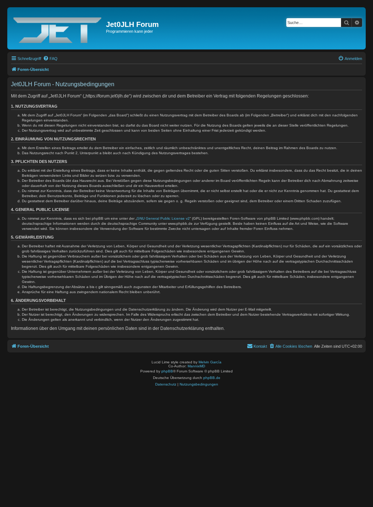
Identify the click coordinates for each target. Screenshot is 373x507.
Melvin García (210, 362)
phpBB (167, 371)
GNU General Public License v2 (163, 218)
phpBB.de (211, 378)
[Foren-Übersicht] (57, 28)
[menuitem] (50, 58)
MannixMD (196, 366)
